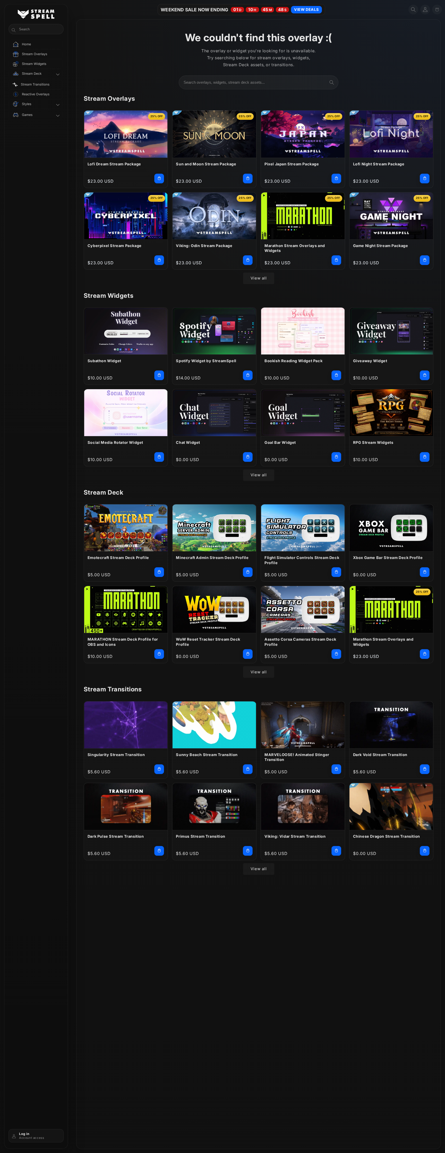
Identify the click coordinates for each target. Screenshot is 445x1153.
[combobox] (258, 82)
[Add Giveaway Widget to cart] (425, 375)
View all (259, 278)
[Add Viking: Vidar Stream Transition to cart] (336, 851)
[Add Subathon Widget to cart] (159, 375)
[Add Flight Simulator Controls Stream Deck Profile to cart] (336, 572)
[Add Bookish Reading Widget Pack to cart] (336, 375)
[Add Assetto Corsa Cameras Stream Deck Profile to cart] (336, 654)
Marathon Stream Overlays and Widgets (294, 248)
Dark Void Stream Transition (380, 754)
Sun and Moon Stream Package (206, 164)
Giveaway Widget (370, 361)
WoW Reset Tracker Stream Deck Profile (208, 642)
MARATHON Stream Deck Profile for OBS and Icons (123, 642)
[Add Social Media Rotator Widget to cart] (159, 457)
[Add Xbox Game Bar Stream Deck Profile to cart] (425, 572)
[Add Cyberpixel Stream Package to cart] (159, 260)
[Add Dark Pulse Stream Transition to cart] (159, 851)
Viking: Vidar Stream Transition (295, 836)
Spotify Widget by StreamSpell (206, 361)
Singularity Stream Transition (116, 754)
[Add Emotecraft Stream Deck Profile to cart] (159, 572)
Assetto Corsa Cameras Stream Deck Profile (300, 642)
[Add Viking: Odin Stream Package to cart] (248, 260)
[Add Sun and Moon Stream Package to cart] (248, 178)
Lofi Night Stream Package (379, 164)
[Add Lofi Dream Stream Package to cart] (159, 178)
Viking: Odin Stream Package (204, 245)
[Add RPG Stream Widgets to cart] (425, 457)
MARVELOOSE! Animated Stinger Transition (296, 757)
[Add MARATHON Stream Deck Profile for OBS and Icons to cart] (159, 654)
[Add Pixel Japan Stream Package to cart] (336, 178)
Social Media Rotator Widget (115, 442)
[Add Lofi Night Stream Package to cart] (425, 178)
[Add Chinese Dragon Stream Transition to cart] (425, 851)
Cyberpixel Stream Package (115, 245)
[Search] (331, 82)
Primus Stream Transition (200, 836)
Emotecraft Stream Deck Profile (118, 557)
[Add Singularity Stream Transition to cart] (159, 769)
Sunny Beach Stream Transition (206, 754)
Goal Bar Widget (280, 442)
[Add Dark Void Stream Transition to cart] (425, 769)
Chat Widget (188, 442)
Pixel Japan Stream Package (291, 164)
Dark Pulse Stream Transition (116, 836)
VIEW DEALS (306, 9)
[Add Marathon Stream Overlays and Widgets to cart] (336, 260)
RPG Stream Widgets (373, 442)
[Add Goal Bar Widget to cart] (336, 457)
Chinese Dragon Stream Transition (386, 836)
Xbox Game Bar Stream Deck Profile (388, 557)
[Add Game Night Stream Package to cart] (425, 260)
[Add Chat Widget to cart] (248, 457)
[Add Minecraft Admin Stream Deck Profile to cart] (248, 572)
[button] (413, 9)
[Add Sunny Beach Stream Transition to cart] (248, 769)
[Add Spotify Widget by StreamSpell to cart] (248, 375)
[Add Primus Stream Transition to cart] (248, 851)
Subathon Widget (104, 361)
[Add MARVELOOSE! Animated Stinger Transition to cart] (336, 769)
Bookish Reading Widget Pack (293, 361)
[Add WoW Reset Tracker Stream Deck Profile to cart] (248, 654)
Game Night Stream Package (380, 245)
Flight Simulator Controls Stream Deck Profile (301, 560)
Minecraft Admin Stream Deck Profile (212, 557)
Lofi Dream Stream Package (114, 164)
